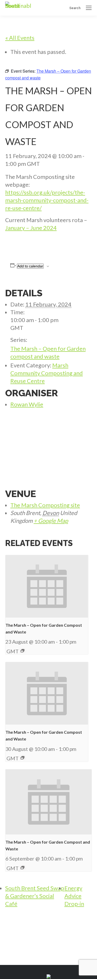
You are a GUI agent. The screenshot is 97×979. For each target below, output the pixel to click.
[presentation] (46, 586)
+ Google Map (51, 520)
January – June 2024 (31, 227)
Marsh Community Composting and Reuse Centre (46, 373)
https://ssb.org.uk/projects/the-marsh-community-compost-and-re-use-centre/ (46, 200)
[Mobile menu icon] (89, 8)
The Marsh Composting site (45, 505)
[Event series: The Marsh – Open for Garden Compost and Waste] (22, 650)
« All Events (19, 37)
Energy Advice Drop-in (74, 895)
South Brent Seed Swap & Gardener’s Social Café (34, 895)
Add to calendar (30, 266)
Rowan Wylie (26, 404)
